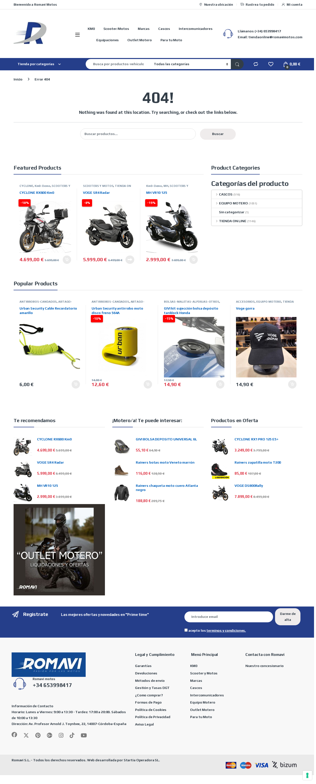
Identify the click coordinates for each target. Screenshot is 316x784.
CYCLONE (26, 186)
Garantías (143, 666)
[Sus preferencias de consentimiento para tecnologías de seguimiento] (307, 775)
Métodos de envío (150, 681)
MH (165, 186)
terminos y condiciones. (226, 630)
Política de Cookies (150, 710)
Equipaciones (107, 40)
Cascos (164, 29)
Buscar (218, 134)
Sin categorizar (231, 212)
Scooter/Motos (116, 29)
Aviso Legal (144, 724)
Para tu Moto (171, 40)
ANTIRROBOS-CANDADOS (38, 301)
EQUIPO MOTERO (233, 203)
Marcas (144, 29)
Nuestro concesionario (264, 666)
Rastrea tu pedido (260, 4)
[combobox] (118, 64)
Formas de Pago (148, 702)
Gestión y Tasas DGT (152, 688)
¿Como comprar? (149, 695)
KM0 (91, 29)
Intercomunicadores (195, 29)
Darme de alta (288, 617)
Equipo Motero (202, 702)
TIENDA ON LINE (232, 221)
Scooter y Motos (203, 673)
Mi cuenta (294, 4)
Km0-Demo (42, 186)
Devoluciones (146, 673)
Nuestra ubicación (218, 4)
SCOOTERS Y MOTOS (98, 186)
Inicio (18, 79)
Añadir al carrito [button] (65, 259)
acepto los (217, 630)
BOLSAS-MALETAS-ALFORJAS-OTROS (191, 301)
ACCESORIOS (245, 301)
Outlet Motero (139, 40)
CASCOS (226, 194)
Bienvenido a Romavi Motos (35, 4)
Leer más (129, 259)
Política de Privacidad (152, 717)
